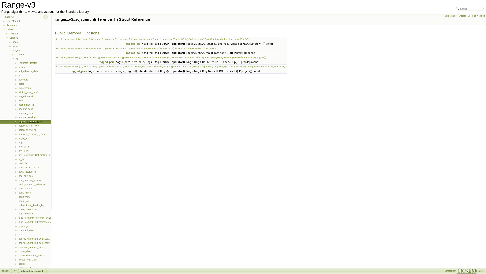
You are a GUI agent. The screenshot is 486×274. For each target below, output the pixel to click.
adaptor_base (26, 109)
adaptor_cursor (26, 113)
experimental (25, 88)
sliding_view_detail (29, 92)
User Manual (13, 21)
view (21, 100)
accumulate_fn (26, 105)
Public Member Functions (455, 16)
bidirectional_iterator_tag (31, 205)
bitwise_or (24, 226)
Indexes (10, 29)
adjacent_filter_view (29, 125)
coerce (22, 264)
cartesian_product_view (31, 247)
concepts (20, 54)
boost (15, 42)
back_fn (23, 163)
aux (20, 75)
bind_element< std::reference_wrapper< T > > (42, 222)
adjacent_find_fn (27, 130)
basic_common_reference (32, 184)
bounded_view (26, 230)
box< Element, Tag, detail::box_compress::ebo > (43, 243)
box (20, 234)
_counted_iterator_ (28, 63)
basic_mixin (25, 192)
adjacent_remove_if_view (32, 134)
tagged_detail (26, 96)
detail (21, 84)
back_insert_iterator (29, 167)
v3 (17, 58)
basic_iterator (26, 188)
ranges (16, 50)
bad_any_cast (26, 176)
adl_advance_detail (29, 71)
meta (15, 46)
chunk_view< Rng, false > (32, 255)
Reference (11, 25)
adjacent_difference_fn (30, 121)
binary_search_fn (28, 209)
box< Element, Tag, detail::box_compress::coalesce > (46, 238)
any (20, 142)
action (22, 67)
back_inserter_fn (27, 171)
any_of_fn (24, 146)
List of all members (476, 16)
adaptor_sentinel (27, 117)
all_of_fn (23, 138)
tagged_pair (134, 43)
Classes (13, 38)
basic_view (24, 197)
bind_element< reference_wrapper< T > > (40, 218)
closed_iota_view (28, 259)
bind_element (26, 213)
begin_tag (24, 201)
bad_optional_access (30, 180)
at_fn (21, 159)
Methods (13, 33)
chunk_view (25, 251)
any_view (23, 151)
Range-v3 (8, 17)
